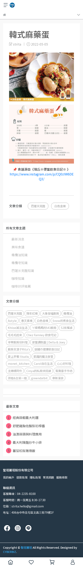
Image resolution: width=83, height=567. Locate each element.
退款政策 (22, 477)
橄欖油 (67, 313)
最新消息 (17, 239)
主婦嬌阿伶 (15, 371)
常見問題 (48, 477)
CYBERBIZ (9, 552)
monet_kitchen (18, 363)
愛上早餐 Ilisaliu (18, 356)
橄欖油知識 (19, 254)
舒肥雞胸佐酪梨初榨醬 (26, 425)
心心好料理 (64, 363)
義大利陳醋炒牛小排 (25, 442)
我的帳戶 (8, 477)
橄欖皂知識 (19, 262)
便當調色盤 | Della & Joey (48, 342)
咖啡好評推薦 (21, 286)
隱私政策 (35, 477)
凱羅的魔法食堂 (43, 356)
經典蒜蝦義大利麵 (23, 417)
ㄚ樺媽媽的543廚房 (44, 327)
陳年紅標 (32, 313)
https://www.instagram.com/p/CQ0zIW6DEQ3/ (42, 176)
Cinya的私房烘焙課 (38, 371)
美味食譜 (17, 247)
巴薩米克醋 (38, 206)
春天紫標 (26, 320)
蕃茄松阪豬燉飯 (21, 450)
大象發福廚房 (50, 313)
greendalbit (39, 378)
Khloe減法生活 (17, 327)
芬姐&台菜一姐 (17, 378)
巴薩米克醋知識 (22, 270)
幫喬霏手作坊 (63, 371)
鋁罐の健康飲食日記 (47, 349)
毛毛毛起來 (15, 335)
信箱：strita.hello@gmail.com (23, 506)
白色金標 (60, 206)
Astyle (12, 320)
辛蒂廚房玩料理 (18, 342)
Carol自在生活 (43, 363)
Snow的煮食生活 (63, 320)
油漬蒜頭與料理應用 (25, 434)
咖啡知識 (17, 278)
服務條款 (61, 477)
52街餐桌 (67, 327)
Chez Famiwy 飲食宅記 (41, 335)
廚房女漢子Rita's (19, 349)
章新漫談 (57, 378)
